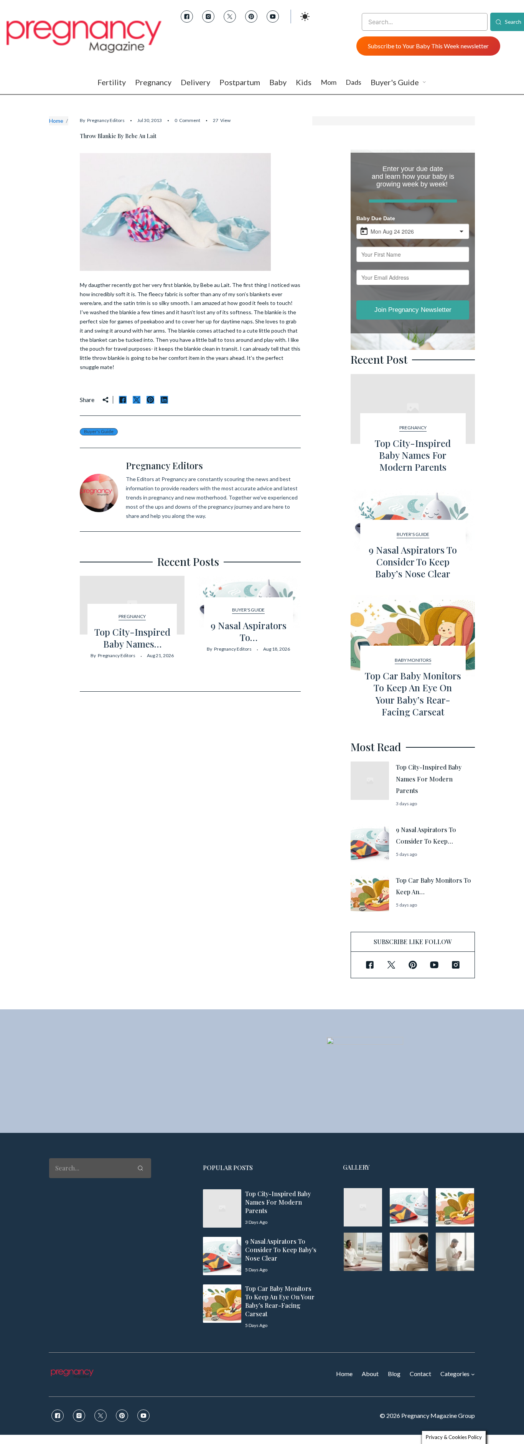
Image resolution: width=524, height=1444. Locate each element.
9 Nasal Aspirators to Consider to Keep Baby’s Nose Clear (413, 562)
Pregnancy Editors (106, 120)
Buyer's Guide (99, 431)
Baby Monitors (413, 660)
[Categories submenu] (473, 1374)
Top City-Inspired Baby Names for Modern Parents (413, 455)
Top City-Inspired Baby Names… (132, 638)
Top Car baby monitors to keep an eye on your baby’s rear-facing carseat (413, 693)
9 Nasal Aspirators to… (249, 631)
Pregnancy (132, 616)
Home (56, 120)
